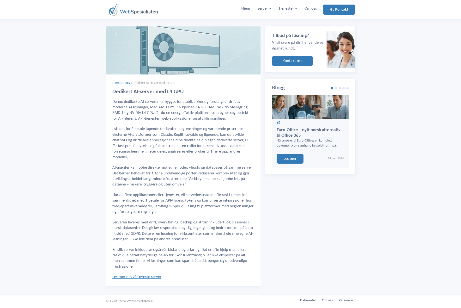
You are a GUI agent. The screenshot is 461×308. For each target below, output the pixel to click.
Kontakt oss (292, 61)
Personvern (347, 300)
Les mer (290, 159)
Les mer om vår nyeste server (136, 277)
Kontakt (341, 9)
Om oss (327, 300)
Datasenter (308, 300)
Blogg (126, 83)
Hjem (116, 83)
